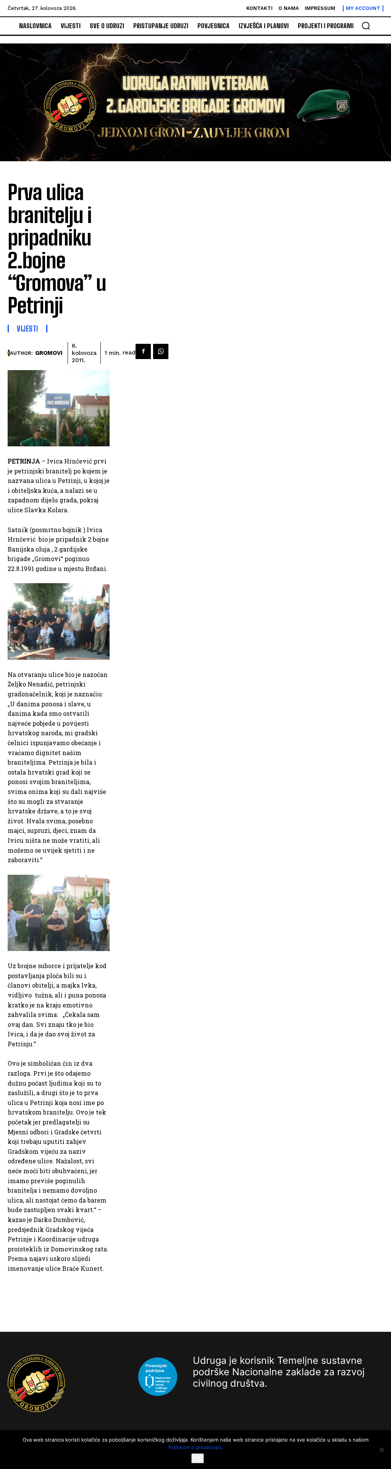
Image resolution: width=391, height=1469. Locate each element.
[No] (381, 1449)
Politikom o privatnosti (194, 1447)
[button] (366, 25)
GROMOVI (49, 353)
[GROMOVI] (9, 353)
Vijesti (27, 328)
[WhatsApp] (160, 351)
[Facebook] (143, 351)
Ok (197, 1458)
